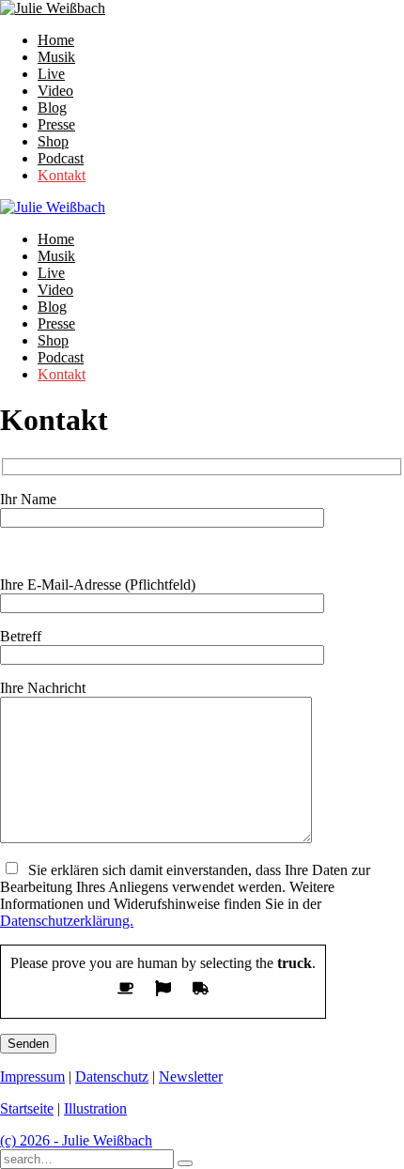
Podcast (61, 158)
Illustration (95, 1108)
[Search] (185, 1163)
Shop (53, 141)
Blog (52, 107)
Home (56, 40)
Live (51, 74)
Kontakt (61, 175)
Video (55, 91)
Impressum (32, 1076)
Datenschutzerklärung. (66, 921)
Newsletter (191, 1076)
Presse (56, 124)
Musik (56, 57)
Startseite (27, 1108)
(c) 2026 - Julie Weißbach (76, 1140)
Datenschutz (111, 1076)
